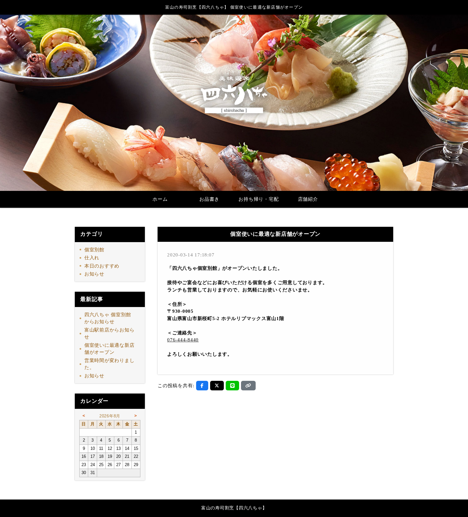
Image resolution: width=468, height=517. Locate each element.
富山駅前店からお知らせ (109, 333)
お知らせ (94, 273)
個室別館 (94, 249)
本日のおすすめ (101, 266)
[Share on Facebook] (202, 385)
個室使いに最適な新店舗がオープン (109, 349)
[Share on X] (217, 385)
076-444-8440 (183, 339)
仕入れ (91, 257)
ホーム (159, 199)
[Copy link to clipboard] (248, 385)
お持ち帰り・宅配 (258, 199)
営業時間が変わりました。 (109, 364)
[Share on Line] (232, 385)
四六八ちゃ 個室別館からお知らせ (107, 318)
